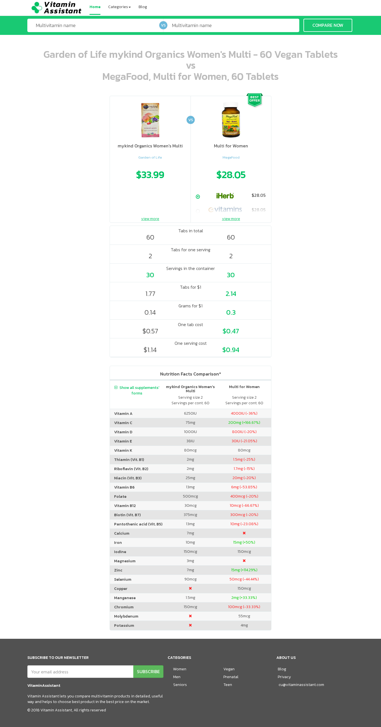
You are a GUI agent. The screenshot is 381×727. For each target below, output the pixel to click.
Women (179, 669)
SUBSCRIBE (148, 671)
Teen (227, 685)
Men (176, 677)
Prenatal (230, 677)
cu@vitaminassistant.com (301, 685)
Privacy (284, 677)
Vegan (229, 669)
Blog (143, 7)
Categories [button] (118, 7)
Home (95, 7)
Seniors (180, 685)
